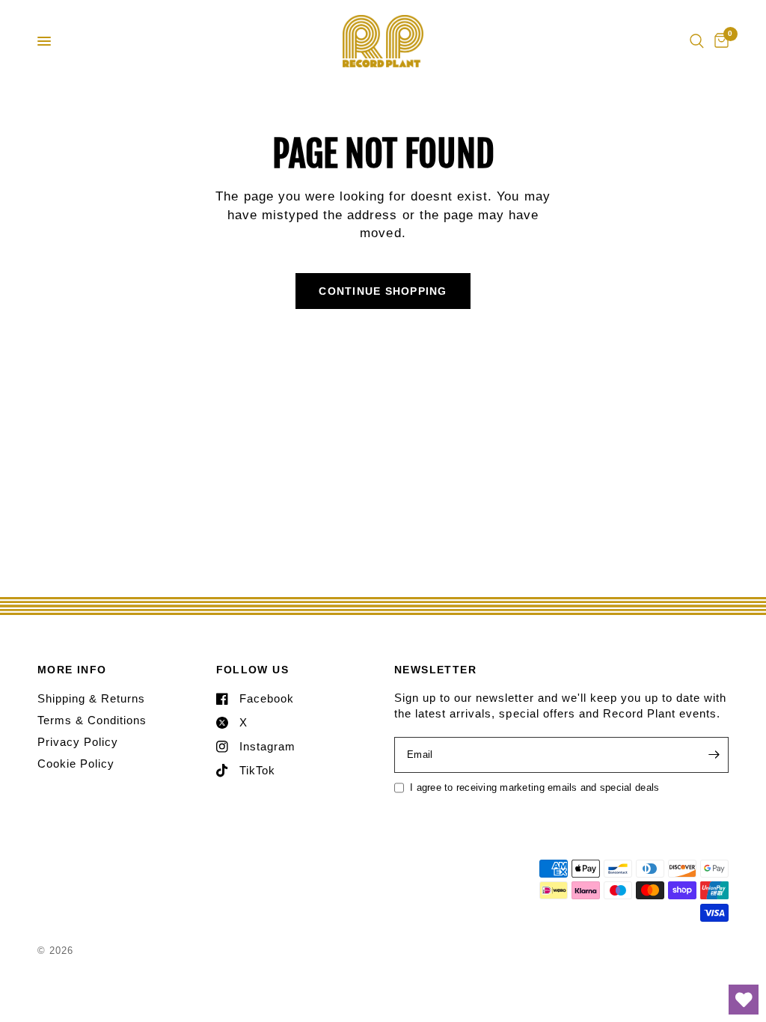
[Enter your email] (714, 755)
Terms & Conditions (92, 720)
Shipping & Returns (91, 698)
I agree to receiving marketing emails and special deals (534, 787)
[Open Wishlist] (744, 1000)
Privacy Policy (77, 741)
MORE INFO (72, 669)
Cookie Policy (75, 763)
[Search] (696, 41)
